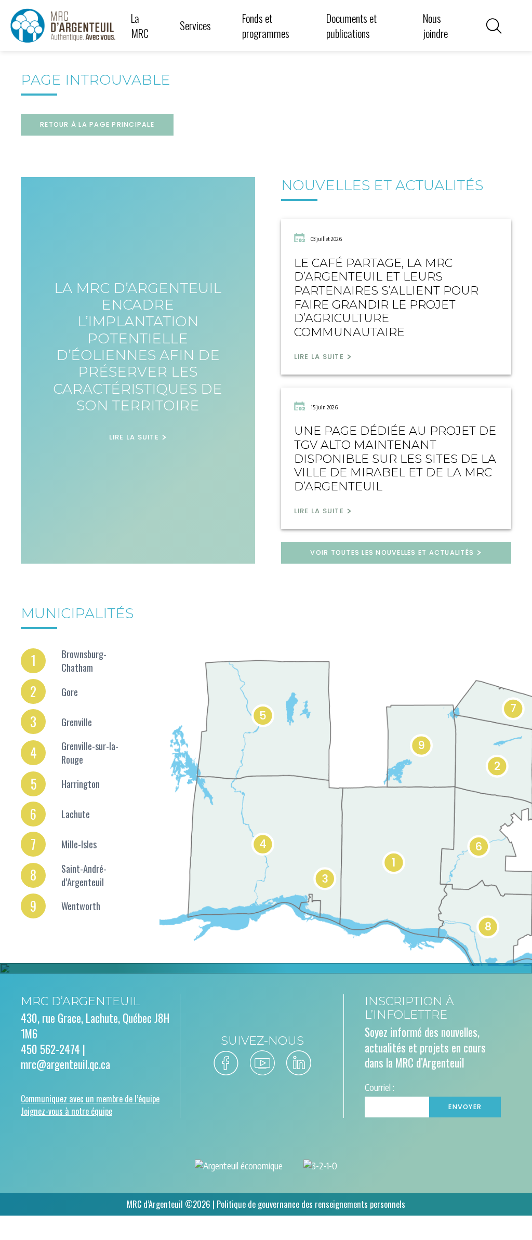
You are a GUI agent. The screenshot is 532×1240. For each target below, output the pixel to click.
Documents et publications (351, 25)
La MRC (140, 25)
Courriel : (379, 1087)
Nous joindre (435, 25)
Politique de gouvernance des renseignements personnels (311, 1204)
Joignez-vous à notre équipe (66, 1111)
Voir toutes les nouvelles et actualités (392, 552)
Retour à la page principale (97, 124)
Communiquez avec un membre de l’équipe (90, 1098)
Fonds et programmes (265, 25)
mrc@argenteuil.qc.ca (65, 1064)
